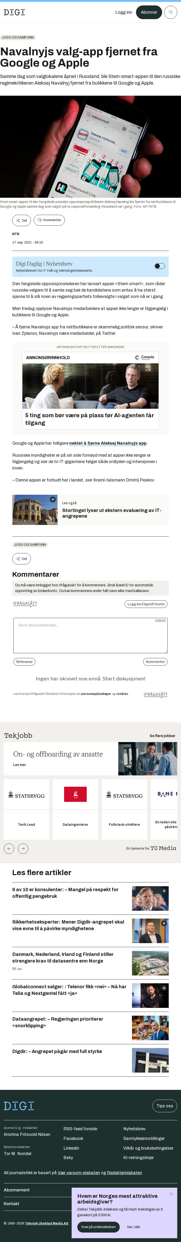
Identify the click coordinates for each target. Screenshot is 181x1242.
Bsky (68, 1157)
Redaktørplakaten (124, 1172)
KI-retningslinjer (138, 1157)
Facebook (73, 1138)
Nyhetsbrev (134, 1128)
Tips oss (164, 1106)
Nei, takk (133, 1227)
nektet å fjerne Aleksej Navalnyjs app (108, 443)
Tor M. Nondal (17, 1153)
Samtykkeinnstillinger (144, 1138)
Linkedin (71, 1148)
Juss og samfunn (18, 37)
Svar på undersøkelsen (98, 1227)
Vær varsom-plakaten (79, 1172)
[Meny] (170, 12)
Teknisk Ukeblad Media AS (46, 1223)
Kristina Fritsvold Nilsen (27, 1134)
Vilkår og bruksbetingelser (148, 1148)
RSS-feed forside (80, 1128)
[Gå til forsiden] (14, 12)
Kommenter (52, 220)
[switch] (160, 266)
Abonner (149, 12)
